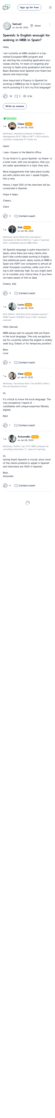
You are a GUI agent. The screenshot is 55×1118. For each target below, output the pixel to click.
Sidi (20, 227)
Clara (21, 124)
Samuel (16, 24)
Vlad (21, 374)
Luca (21, 305)
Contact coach (27, 216)
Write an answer (14, 106)
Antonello (24, 437)
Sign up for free (29, 7)
